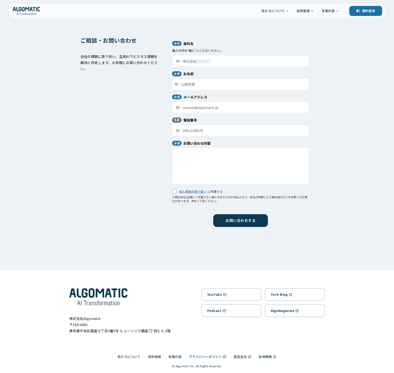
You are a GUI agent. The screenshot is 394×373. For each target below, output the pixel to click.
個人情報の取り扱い (193, 191)
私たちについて (129, 356)
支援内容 (174, 356)
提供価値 (154, 356)
